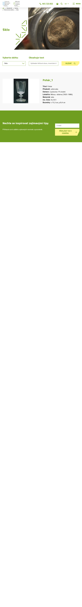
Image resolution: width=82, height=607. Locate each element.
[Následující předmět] (36, 91)
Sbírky (16, 8)
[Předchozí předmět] (6, 91)
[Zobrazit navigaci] (76, 4)
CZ (66, 4)
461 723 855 (47, 4)
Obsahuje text (36, 57)
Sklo (17, 10)
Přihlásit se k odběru (65, 132)
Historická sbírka (9, 10)
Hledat (68, 63)
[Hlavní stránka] (3, 8)
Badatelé (9, 8)
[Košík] (57, 4)
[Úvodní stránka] (6, 3)
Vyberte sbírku (10, 57)
